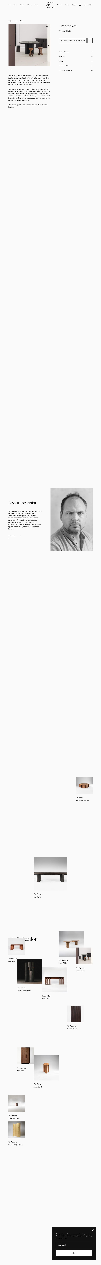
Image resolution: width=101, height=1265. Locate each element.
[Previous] (10, 45)
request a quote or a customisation (73, 40)
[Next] (48, 45)
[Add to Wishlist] (90, 40)
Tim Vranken (68, 26)
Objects (10, 21)
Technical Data (63, 52)
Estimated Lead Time (65, 70)
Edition (61, 61)
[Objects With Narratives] (50, 4)
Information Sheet (64, 66)
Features (62, 56)
